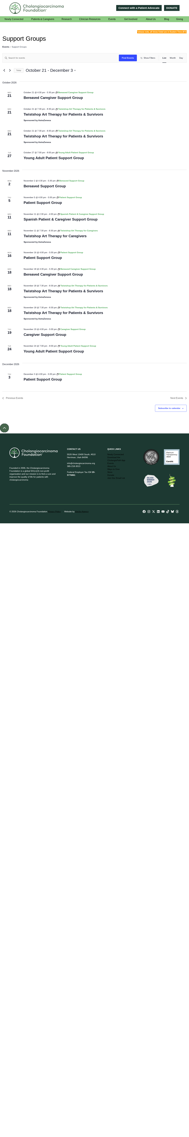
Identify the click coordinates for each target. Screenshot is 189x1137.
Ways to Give (113, 469)
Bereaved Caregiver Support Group (53, 98)
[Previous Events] (4, 70)
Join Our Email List (116, 478)
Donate (110, 475)
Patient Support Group (43, 203)
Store (109, 472)
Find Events (128, 58)
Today (18, 70)
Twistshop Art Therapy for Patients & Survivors (63, 114)
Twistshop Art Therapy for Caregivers (55, 236)
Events (5, 47)
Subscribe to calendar (169, 408)
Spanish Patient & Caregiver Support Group (61, 219)
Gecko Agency (85, 511)
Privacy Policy (57, 511)
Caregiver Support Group (45, 335)
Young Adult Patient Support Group (54, 158)
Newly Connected (115, 454)
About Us (111, 466)
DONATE (171, 7)
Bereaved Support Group (45, 186)
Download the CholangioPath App (116, 458)
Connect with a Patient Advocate (138, 7)
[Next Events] (10, 70)
